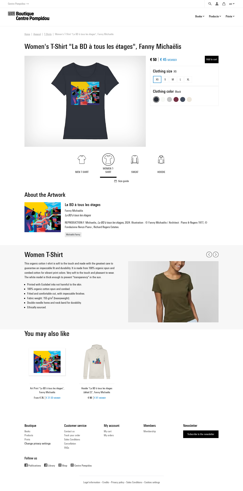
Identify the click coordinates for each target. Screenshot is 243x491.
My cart (107, 431)
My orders (109, 435)
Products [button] (214, 16)
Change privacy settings (37, 443)
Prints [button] (229, 16)
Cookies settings (152, 482)
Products (28, 435)
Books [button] (198, 16)
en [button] (230, 3)
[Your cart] (224, 4)
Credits (105, 482)
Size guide (123, 181)
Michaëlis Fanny (73, 234)
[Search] (209, 4)
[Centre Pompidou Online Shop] (28, 16)
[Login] (216, 4)
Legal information (91, 482)
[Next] (216, 254)
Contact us (69, 431)
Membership (149, 431)
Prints (27, 439)
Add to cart (211, 59)
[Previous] (209, 254)
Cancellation (70, 443)
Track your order (72, 435)
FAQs (66, 447)
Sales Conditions (72, 439)
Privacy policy (117, 482)
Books (27, 431)
